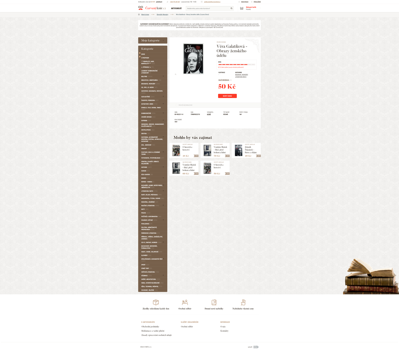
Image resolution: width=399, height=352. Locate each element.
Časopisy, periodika (150, 100)
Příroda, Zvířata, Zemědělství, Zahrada (152, 238)
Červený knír (152, 8)
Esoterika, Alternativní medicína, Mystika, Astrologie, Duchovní (152, 139)
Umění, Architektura (150, 279)
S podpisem (145, 58)
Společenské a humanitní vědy (152, 260)
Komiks (145, 178)
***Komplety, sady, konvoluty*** (148, 63)
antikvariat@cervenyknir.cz (212, 2)
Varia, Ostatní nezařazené (152, 283)
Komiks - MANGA (147, 182)
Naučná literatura (150, 206)
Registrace (244, 2)
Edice (143, 54)
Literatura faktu (149, 191)
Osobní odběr (187, 326)
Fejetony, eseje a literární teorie (150, 153)
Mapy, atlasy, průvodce (151, 195)
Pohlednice (146, 224)
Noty (144, 209)
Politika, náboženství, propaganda (149, 228)
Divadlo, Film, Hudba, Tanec (151, 109)
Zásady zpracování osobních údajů (156, 335)
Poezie (145, 213)
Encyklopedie (148, 130)
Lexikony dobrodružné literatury (149, 72)
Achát (209, 114)
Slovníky (146, 255)
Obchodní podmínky (150, 326)
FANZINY (145, 149)
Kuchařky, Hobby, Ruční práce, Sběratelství (152, 186)
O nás (222, 326)
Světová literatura (150, 272)
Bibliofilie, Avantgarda (151, 80)
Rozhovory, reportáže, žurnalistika (149, 247)
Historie (146, 167)
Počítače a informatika (151, 216)
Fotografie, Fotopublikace (152, 158)
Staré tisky (146, 268)
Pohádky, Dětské (149, 220)
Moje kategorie (150, 40)
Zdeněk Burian (148, 117)
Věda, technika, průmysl (151, 286)
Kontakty (224, 330)
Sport (145, 265)
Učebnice (146, 276)
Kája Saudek (147, 174)
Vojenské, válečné (149, 290)
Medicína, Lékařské (149, 202)
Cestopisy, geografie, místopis (152, 92)
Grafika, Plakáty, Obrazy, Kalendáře (150, 163)
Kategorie (147, 49)
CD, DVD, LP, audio (149, 87)
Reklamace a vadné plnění (153, 330)
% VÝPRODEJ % (147, 67)
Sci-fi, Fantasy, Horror (151, 242)
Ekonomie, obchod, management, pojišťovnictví (152, 125)
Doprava (146, 121)
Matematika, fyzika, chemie (152, 198)
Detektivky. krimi (149, 104)
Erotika (145, 134)
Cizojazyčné (147, 97)
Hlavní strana (145, 14)
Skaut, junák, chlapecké (151, 252)
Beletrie (146, 76)
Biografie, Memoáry (162, 14)
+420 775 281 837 (175, 2)
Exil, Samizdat (148, 145)
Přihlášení (257, 2)
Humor (145, 171)
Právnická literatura (150, 233)
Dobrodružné (148, 113)
